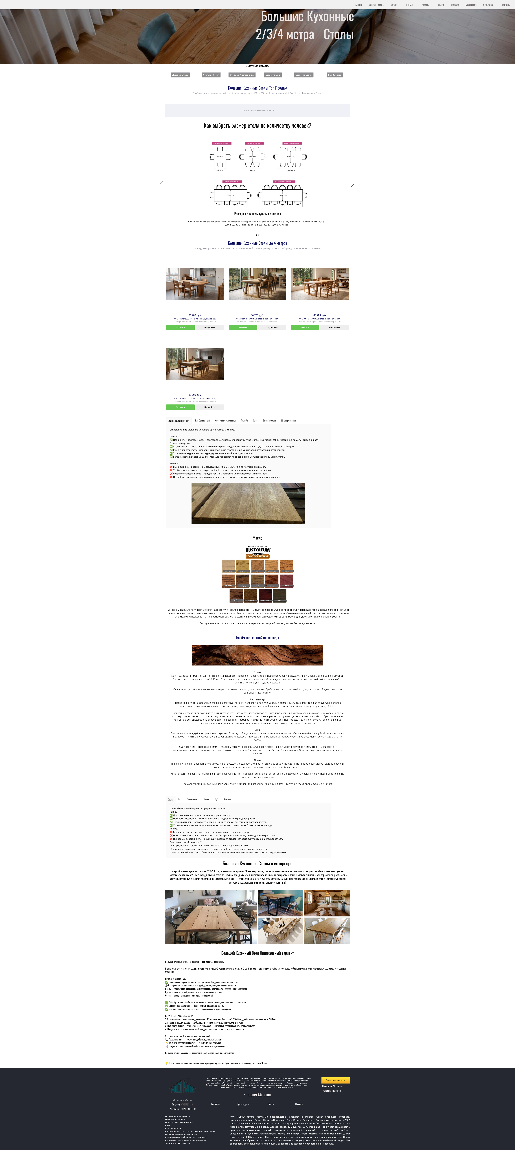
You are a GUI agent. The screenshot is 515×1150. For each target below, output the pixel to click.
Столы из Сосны (304, 74)
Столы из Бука (273, 74)
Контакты (215, 1104)
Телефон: (176, 1104)
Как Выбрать (334, 74)
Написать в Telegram (332, 1090)
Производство (243, 1104)
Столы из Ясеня (211, 74)
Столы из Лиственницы (242, 74)
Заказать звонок (335, 1080)
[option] (257, 184)
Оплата (271, 1104)
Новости (299, 1104)
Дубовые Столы (180, 74)
